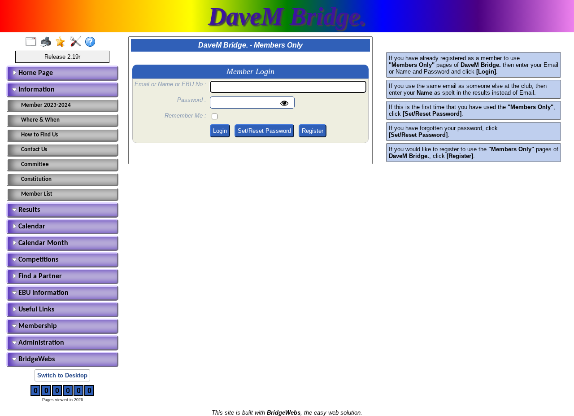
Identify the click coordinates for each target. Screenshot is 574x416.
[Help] (92, 42)
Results (28, 210)
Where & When (40, 120)
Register (312, 130)
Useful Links (35, 309)
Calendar (31, 226)
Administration (40, 342)
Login (220, 130)
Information (36, 89)
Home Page (35, 73)
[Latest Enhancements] (62, 42)
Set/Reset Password (264, 130)
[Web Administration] (77, 42)
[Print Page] (47, 42)
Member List (36, 194)
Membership (37, 326)
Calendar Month (42, 243)
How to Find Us (39, 135)
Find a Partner (39, 276)
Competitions (37, 259)
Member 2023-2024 (46, 105)
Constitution (36, 179)
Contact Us (34, 150)
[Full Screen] (33, 42)
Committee (35, 164)
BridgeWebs (36, 359)
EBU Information (43, 293)
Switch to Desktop (62, 375)
